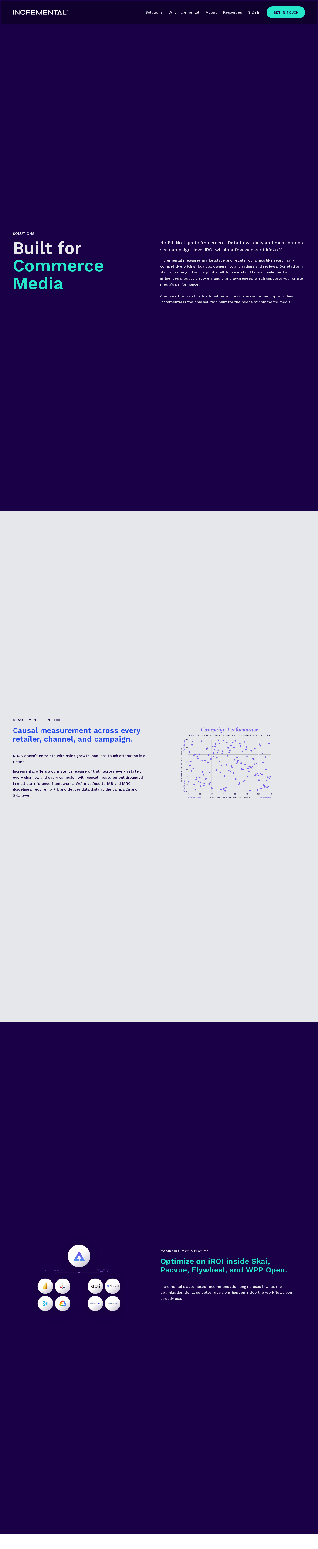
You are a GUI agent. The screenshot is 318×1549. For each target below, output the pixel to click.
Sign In (254, 12)
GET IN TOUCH (285, 12)
